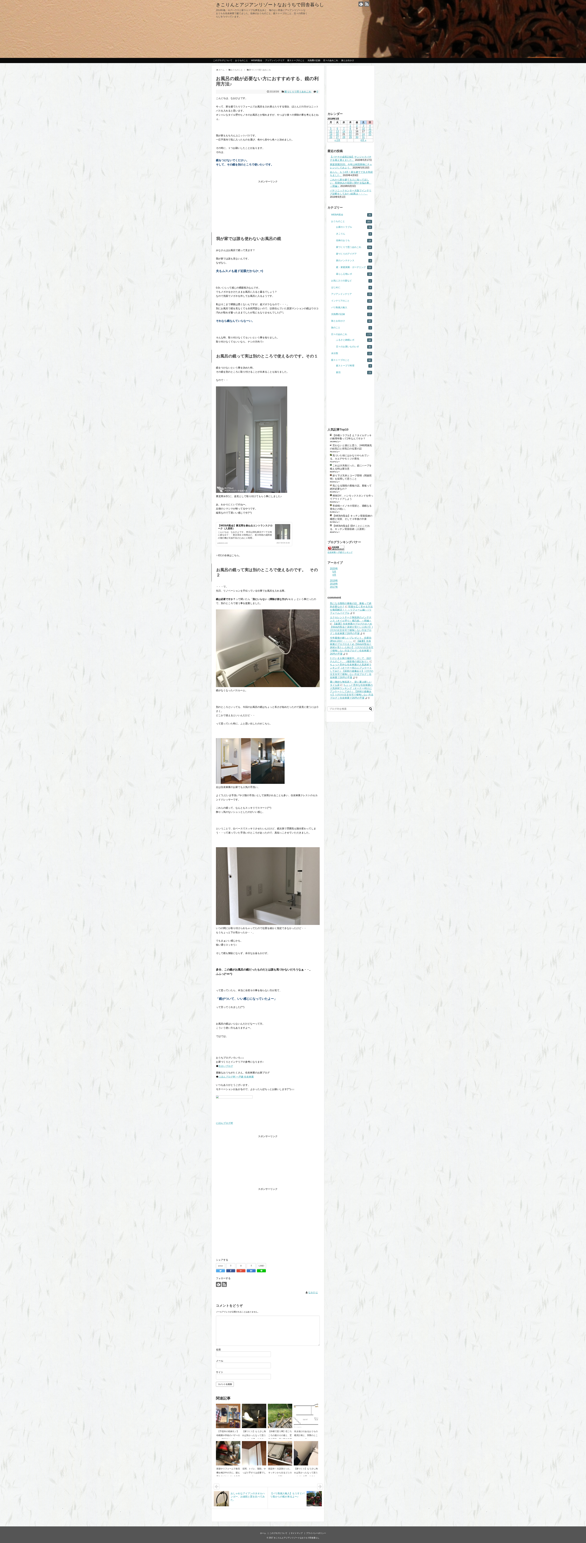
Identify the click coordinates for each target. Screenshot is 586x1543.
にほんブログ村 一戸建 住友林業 (236, 1076)
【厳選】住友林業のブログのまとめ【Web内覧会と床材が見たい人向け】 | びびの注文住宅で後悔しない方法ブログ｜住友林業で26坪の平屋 (351, 647)
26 (330, 137)
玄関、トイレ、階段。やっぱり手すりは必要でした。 (254, 1472)
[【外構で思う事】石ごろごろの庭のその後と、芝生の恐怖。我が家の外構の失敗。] (280, 1416)
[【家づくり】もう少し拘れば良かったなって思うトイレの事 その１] (306, 1453)
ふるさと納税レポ (353, 340)
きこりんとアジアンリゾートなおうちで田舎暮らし (270, 4)
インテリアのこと (351, 300)
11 (370, 128)
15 (350, 131)
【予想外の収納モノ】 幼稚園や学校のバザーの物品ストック (228, 1435)
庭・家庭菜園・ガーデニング (353, 267)
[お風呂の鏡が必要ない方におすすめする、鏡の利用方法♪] (251, 1270)
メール (219, 1361)
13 (337, 131)
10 (363, 128)
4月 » (363, 140)
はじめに (351, 287)
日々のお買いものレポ (353, 346)
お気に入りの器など (351, 280)
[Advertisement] (268, 205)
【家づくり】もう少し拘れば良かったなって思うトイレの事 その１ (306, 1472)
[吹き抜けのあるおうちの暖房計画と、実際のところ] (306, 1416)
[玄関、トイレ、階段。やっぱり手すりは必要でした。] (254, 1453)
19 (330, 134)
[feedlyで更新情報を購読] (361, 4)
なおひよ (313, 1292)
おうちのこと (241, 60)
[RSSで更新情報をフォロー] (366, 4)
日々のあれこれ (330, 60)
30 (357, 137)
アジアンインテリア (274, 60)
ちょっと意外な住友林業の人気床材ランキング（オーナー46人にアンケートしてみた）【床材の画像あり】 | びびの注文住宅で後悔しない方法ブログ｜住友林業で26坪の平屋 (351, 671)
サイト (219, 1372)
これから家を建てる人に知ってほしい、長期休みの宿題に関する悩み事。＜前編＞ (350, 182)
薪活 (353, 372)
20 (337, 134)
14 (343, 131)
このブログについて (222, 60)
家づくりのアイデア (353, 253)
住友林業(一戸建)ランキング (340, 552)
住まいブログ (225, 1066)
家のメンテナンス (353, 260)
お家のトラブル (353, 227)
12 (330, 131)
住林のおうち (353, 240)
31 (363, 137)
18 (370, 131)
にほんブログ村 (224, 1123)
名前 (218, 1349)
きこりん (353, 233)
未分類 (351, 353)
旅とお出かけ (347, 60)
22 (350, 134)
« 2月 (337, 140)
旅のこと (351, 327)
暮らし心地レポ (353, 274)
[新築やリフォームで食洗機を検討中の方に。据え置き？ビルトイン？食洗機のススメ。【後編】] (228, 1453)
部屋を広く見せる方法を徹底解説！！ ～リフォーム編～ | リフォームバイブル (351, 609)
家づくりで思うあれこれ (297, 91)
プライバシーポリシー (316, 1533)
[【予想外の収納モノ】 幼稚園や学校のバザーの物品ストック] (228, 1416)
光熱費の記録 (313, 60)
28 (343, 137)
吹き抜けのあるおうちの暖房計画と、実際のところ (306, 1435)
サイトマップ (297, 1533)
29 (350, 137)
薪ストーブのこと (295, 60)
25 (370, 134)
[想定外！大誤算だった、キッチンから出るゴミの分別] (280, 1453)
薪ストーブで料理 (353, 365)
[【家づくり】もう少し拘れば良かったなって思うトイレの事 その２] (254, 1416)
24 (363, 134)
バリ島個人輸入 (351, 307)
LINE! (261, 1266)
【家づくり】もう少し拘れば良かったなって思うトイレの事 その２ (254, 1435)
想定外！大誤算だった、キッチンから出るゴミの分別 (280, 1472)
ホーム (263, 1533)
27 (337, 137)
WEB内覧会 (256, 60)
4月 (334, 575)
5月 (334, 571)
